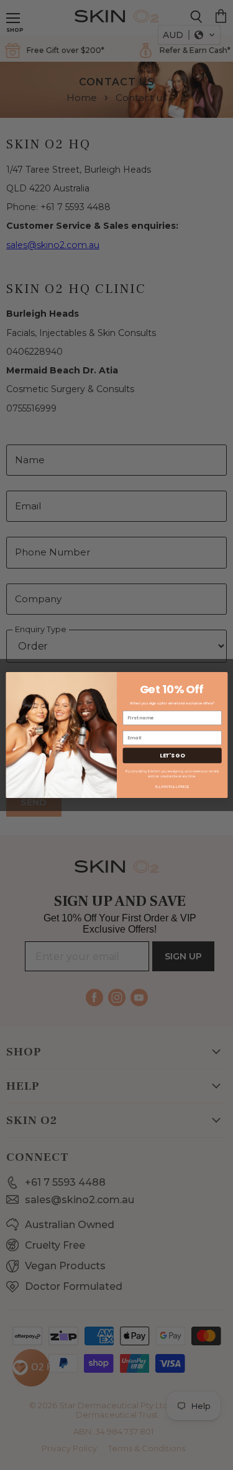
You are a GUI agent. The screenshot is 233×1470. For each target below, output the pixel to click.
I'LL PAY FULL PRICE (172, 786)
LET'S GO (172, 756)
